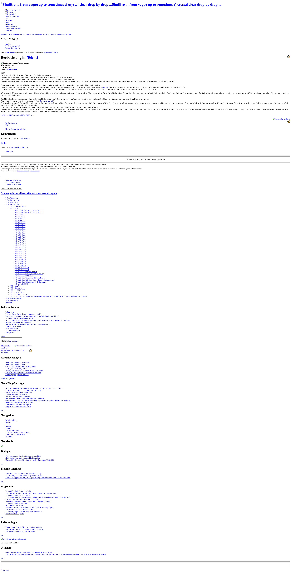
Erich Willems (10, 52)
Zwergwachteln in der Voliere (16, 394)
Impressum (5, 570)
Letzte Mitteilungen (12, 430)
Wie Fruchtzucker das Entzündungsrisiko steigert (22, 456)
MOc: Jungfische (16, 286)
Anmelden (9, 30)
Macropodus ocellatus (5, 347)
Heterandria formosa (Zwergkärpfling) (19, 322)
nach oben (17, 115)
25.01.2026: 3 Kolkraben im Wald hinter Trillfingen (24, 390)
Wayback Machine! (23, 171)
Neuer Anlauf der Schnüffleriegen (17, 396)
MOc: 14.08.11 (20, 214)
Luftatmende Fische (12, 330)
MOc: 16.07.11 (20, 219)
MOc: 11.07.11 (20, 221)
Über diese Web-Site (12, 10)
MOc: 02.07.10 (20, 255)
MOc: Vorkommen (12, 198)
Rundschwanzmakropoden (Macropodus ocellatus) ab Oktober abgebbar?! (32, 316)
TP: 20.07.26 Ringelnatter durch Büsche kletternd (23, 373)
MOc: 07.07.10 (20, 249)
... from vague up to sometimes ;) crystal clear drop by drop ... (166, 4)
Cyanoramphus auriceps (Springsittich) (19, 318)
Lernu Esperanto (20, 539)
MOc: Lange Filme (17, 292)
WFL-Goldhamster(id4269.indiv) (17, 362)
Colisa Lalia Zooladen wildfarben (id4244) (20, 366)
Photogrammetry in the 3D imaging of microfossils (23, 527)
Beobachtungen (11, 123)
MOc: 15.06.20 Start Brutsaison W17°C (29, 210)
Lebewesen (9, 312)
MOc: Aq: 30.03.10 (22, 270)
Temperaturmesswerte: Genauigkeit (18, 405)
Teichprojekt (9, 12)
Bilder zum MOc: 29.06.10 (18, 147)
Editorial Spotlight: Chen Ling (16, 503)
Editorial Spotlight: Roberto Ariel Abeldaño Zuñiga (23, 512)
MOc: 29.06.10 (20, 261)
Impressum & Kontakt (13, 184)
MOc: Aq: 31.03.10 (22, 268)
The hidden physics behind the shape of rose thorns (23, 476)
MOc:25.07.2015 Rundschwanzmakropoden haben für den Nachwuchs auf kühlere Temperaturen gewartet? (49, 296)
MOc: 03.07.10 (20, 253)
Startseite (4, 34)
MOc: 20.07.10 (20, 239)
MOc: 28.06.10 (20, 264)
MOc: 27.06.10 (20, 266)
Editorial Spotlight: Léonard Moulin (18, 491)
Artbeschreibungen (12, 16)
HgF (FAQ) (9, 302)
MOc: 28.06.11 (20, 227)
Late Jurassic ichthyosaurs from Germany (20, 531)
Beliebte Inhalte (11, 420)
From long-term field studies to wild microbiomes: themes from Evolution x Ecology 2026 (37, 497)
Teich (7, 125)
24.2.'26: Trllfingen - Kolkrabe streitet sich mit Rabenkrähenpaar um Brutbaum (33, 388)
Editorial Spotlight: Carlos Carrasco (18, 495)
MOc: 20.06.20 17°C (17, 290)
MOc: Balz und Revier (18, 206)
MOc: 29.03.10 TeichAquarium (26, 272)
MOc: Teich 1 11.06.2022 (19, 294)
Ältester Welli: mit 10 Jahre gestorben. (19, 392)
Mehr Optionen (12, 341)
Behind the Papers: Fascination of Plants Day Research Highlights (29, 507)
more (3, 336)
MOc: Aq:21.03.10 (21, 284)
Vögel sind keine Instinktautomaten (18, 407)
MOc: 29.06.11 (20, 225)
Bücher (8, 422)
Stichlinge (105, 87)
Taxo (7, 18)
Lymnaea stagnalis (46, 101)
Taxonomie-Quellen (12, 182)
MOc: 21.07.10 (20, 237)
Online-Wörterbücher (13, 180)
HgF (7, 22)
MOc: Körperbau (11, 202)
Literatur (8, 428)
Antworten (9, 151)
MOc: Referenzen (11, 300)
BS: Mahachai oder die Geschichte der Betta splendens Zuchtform (29, 324)
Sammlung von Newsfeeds (15, 434)
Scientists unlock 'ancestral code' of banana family (23, 473)
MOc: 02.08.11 (20, 216)
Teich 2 (32, 57)
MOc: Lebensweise (12, 200)
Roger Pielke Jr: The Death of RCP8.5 (19, 510)
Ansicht (8, 44)
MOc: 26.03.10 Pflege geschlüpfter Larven (30, 278)
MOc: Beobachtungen (54, 34)
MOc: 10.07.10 (20, 245)
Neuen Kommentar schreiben (15, 129)
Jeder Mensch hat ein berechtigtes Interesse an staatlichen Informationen (31, 493)
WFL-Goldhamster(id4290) (15, 364)
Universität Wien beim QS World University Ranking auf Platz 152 (29, 460)
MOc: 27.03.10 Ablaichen (24, 276)
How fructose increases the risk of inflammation (22, 458)
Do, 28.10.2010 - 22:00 (51, 52)
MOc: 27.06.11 (20, 229)
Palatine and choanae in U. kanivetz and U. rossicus (24, 529)
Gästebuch (9, 24)
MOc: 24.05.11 (20, 231)
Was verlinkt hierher (12, 48)
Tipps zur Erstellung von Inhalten (17, 432)
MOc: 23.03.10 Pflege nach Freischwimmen (30, 282)
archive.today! (34, 171)
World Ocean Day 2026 (14, 505)
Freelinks (8, 424)
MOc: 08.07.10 (20, 247)
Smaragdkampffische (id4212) (16, 369)
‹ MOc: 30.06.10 (7, 115)
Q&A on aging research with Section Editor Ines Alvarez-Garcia (28, 552)
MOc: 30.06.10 (20, 259)
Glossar (8, 426)
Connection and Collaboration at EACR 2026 (21, 499)
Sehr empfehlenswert (13, 28)
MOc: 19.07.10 (20, 241)
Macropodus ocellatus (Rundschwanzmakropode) (26, 34)
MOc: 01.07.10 (20, 257)
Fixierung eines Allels (13, 326)
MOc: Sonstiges (15, 288)
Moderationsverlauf (12, 46)
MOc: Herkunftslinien (13, 298)
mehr (3, 410)
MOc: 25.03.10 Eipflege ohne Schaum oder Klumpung (34, 280)
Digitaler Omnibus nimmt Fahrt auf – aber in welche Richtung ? (28, 501)
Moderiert (9, 436)
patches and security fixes (14, 514)
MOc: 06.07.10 (20, 251)
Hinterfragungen (11, 26)
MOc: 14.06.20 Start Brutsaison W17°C (29, 212)
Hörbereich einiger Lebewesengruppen (19, 402)
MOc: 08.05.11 (20, 233)
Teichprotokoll (10, 14)
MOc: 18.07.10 (20, 243)
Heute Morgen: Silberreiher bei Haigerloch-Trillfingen (24, 398)
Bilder (4, 143)
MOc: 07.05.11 (20, 235)
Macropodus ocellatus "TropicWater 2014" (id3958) (24, 371)
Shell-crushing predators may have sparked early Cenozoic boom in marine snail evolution (37, 478)
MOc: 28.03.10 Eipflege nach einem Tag (29, 274)
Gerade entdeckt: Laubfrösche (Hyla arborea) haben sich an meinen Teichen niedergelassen (38, 320)
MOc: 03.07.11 (20, 223)
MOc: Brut (67, 34)
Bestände (8, 20)
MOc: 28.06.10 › (27, 115)
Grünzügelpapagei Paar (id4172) (17, 375)
